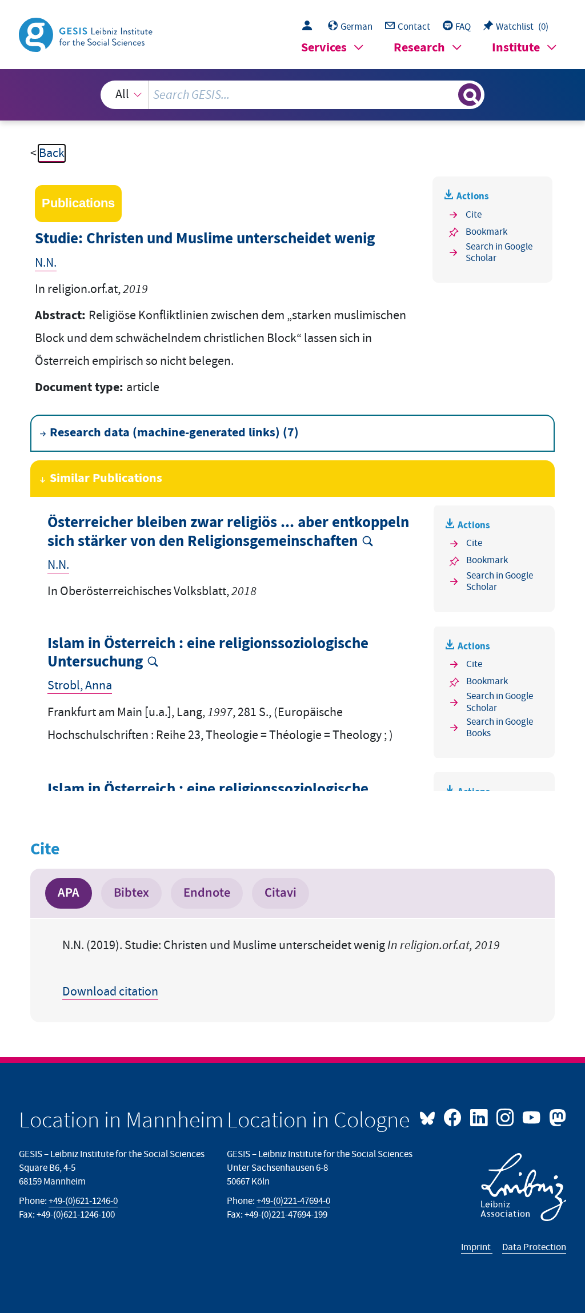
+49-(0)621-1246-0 (83, 1201)
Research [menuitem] (419, 48)
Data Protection (534, 1247)
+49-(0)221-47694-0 (293, 1201)
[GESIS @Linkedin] (480, 1116)
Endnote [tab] (206, 893)
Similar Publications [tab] (106, 478)
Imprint (476, 1247)
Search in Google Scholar (499, 252)
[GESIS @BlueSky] (430, 1116)
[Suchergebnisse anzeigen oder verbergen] (469, 95)
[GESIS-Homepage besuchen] (87, 34)
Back (52, 153)
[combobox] (293, 95)
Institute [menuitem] (516, 48)
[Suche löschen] (448, 95)
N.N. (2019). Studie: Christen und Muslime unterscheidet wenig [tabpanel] (281, 968)
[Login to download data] (310, 27)
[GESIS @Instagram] (506, 1116)
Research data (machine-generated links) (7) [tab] (174, 432)
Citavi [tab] (280, 893)
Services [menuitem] (324, 48)
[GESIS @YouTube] (532, 1116)
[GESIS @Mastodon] (556, 1116)
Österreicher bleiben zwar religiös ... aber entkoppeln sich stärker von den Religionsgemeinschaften (228, 532)
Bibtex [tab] (131, 893)
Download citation (110, 991)
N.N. (46, 263)
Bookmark (486, 232)
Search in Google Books (499, 728)
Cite (474, 214)
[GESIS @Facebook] (453, 1116)
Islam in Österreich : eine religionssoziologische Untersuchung (207, 653)
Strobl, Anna (79, 685)
